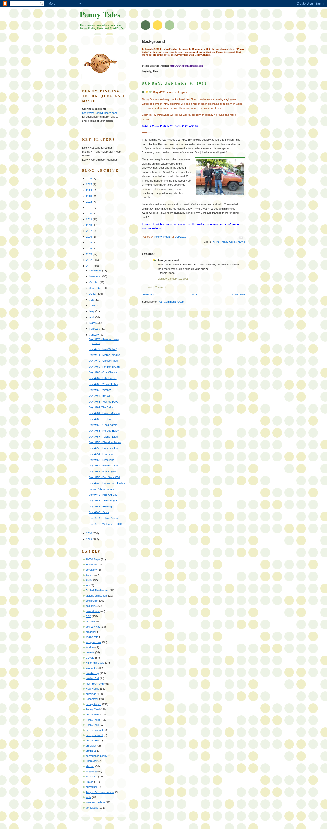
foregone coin (93, 642)
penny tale (92, 740)
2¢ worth (91, 564)
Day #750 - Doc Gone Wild (104, 477)
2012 (89, 260)
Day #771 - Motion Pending (104, 354)
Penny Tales (100, 14)
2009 (89, 539)
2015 (89, 242)
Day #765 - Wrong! (100, 389)
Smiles (89, 781)
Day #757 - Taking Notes (103, 436)
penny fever (93, 714)
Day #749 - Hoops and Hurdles (107, 483)
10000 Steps (93, 559)
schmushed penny (96, 755)
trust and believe (95, 802)
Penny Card (228, 241)
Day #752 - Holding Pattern (104, 465)
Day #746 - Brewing (100, 506)
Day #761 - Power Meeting (104, 413)
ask (88, 585)
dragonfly (91, 631)
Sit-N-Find (91, 776)
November (95, 276)
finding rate (92, 636)
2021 (89, 207)
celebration (92, 600)
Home (194, 294)
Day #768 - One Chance (103, 372)
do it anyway (93, 626)
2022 (89, 201)
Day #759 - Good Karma (103, 424)
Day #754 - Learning (101, 454)
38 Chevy (91, 569)
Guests (90, 657)
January (94, 334)
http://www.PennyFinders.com (99, 112)
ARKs (216, 241)
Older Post (238, 294)
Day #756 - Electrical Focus (105, 442)
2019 (89, 219)
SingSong (91, 771)
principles (91, 745)
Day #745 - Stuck (99, 512)
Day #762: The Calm (101, 407)
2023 (89, 196)
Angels (90, 575)
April (92, 317)
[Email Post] (241, 237)
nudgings (91, 693)
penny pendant (94, 730)
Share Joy (92, 761)
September (96, 288)
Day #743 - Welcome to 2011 (105, 524)
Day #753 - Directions (101, 459)
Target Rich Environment (100, 792)
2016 (89, 236)
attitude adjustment (96, 595)
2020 (89, 213)
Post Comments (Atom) (171, 301)
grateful (90, 652)
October (94, 282)
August (93, 293)
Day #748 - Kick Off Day (103, 494)
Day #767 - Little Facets (103, 378)
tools (88, 797)
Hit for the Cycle (95, 662)
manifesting (92, 673)
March (93, 323)
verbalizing (92, 807)
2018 (89, 225)
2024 (89, 190)
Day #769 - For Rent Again (104, 366)
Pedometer (92, 698)
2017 (89, 231)
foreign (90, 647)
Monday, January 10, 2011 (173, 278)
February (95, 328)
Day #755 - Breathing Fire (104, 448)
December (95, 270)
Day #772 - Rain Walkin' (103, 349)
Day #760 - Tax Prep (101, 419)
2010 (89, 533)
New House (92, 688)
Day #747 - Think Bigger (103, 500)
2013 (89, 254)
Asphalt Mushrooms (97, 590)
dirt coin (90, 621)
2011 (89, 266)
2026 (89, 178)
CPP (88, 616)
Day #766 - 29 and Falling (103, 384)
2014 (89, 248)
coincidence (93, 611)
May (92, 311)
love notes (92, 668)
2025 (89, 184)
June (92, 305)
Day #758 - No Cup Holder (104, 430)
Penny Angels (93, 704)
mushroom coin (95, 683)
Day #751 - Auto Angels (102, 471)
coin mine (91, 605)
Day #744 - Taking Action (103, 518)
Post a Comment (156, 287)
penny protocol (94, 735)
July (92, 299)
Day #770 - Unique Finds (103, 360)
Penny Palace (94, 719)
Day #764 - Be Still (99, 395)
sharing (240, 241)
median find (92, 678)
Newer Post (149, 294)
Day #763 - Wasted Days (103, 401)
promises (91, 750)
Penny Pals (92, 724)
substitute (91, 786)
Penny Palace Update (101, 489)
